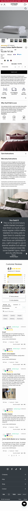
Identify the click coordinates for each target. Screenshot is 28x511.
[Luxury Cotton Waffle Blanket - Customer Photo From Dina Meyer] (11, 286)
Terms (19, 499)
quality (13, 315)
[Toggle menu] (2, 4)
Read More (4, 113)
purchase (19, 318)
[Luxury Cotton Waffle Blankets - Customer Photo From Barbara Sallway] (22, 291)
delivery (12, 318)
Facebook (12, 342)
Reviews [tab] (5, 304)
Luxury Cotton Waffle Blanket (9, 339)
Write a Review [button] (14, 296)
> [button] (19, 455)
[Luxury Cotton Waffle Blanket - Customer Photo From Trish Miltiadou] (5, 286)
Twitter (16, 342)
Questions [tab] (15, 304)
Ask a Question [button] (14, 300)
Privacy (25, 499)
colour (5, 318)
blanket (6, 315)
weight (20, 315)
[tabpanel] (3, 40)
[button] (22, 344)
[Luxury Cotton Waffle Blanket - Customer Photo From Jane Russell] (16, 291)
